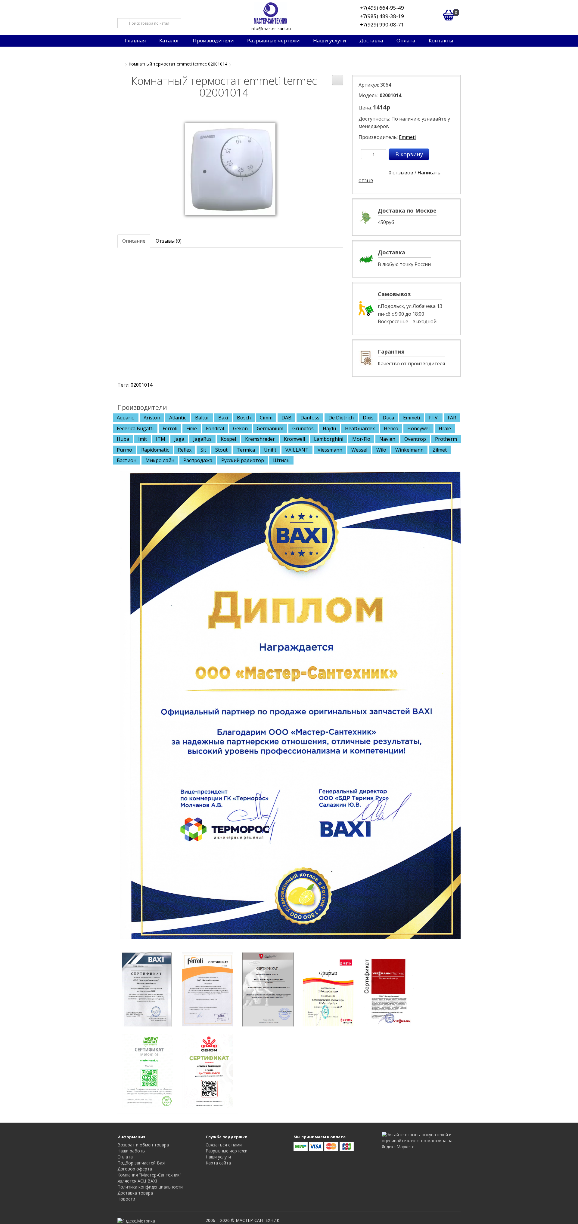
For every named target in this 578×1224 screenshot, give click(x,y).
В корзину (409, 154)
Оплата (405, 41)
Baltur (202, 417)
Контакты (441, 41)
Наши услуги (329, 41)
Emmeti (407, 137)
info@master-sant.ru (271, 28)
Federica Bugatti (135, 428)
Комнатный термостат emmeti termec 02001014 (178, 64)
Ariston (152, 417)
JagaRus (202, 439)
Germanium (270, 428)
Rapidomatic (155, 449)
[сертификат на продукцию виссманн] (388, 989)
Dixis (368, 417)
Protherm (446, 439)
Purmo (124, 449)
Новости (126, 1199)
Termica (246, 449)
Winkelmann (409, 449)
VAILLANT (297, 449)
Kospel (228, 439)
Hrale (445, 428)
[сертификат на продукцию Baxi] (147, 989)
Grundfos (303, 428)
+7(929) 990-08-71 (382, 24)
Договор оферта (134, 1169)
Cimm (266, 417)
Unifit (270, 449)
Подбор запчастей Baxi (141, 1163)
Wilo (381, 449)
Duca (388, 417)
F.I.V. (434, 417)
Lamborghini (328, 439)
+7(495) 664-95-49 (382, 7)
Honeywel (418, 428)
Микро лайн (159, 460)
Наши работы (131, 1151)
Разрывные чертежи (273, 41)
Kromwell (294, 439)
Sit (203, 449)
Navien (387, 439)
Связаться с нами (224, 1145)
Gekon (240, 428)
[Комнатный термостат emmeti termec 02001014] (230, 168)
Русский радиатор (242, 460)
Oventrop (415, 439)
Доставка (371, 41)
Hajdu (329, 428)
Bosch (244, 417)
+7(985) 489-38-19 (382, 16)
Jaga (179, 439)
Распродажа (197, 460)
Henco (391, 428)
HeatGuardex (360, 428)
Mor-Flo (361, 439)
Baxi (223, 417)
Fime (191, 428)
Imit (142, 439)
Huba (123, 439)
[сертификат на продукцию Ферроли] (207, 989)
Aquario (126, 417)
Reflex (184, 449)
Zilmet (440, 449)
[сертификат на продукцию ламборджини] (268, 989)
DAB (286, 417)
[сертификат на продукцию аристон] (328, 989)
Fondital (215, 428)
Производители (213, 41)
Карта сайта (218, 1163)
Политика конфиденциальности (150, 1187)
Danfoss (309, 417)
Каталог (169, 41)
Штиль (281, 460)
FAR (452, 417)
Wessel (359, 449)
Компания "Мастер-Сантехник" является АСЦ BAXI (149, 1178)
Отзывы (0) (169, 241)
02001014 (141, 385)
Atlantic (177, 417)
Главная (135, 41)
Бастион (126, 460)
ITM (160, 439)
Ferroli (170, 428)
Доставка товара (135, 1193)
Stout (221, 449)
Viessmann (330, 449)
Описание (133, 241)
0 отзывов (401, 172)
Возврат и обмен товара (143, 1145)
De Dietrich (341, 417)
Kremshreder (260, 439)
